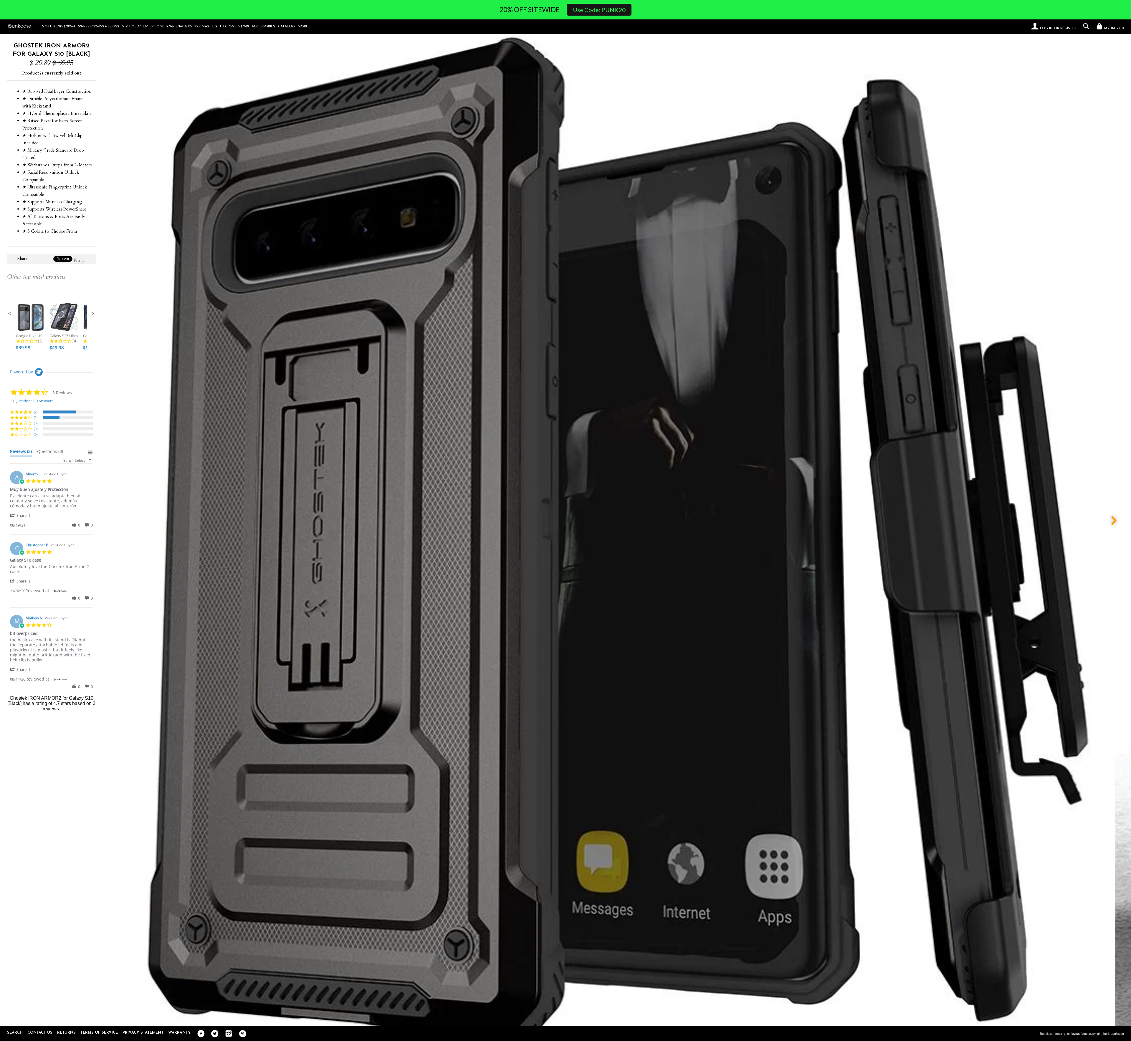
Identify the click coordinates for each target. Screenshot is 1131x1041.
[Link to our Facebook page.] (199, 1034)
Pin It (79, 260)
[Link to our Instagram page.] (227, 1034)
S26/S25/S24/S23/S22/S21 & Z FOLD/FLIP (113, 26)
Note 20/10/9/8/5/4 (58, 26)
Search (15, 1033)
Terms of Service (99, 1033)
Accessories (263, 26)
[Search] (1084, 26)
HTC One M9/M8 (234, 26)
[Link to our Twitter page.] (213, 1034)
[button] (9, 313)
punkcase (1117, 1034)
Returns (66, 1033)
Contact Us (39, 1033)
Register (1068, 28)
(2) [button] (35, 412)
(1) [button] (35, 417)
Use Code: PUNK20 (599, 9)
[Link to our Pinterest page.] (241, 1034)
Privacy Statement (143, 1033)
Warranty (179, 1033)
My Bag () (1113, 28)
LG (214, 26)
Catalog (286, 26)
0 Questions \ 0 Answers (32, 400)
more (303, 26)
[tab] (21, 452)
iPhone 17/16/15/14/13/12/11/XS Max (180, 26)
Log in (1046, 28)
